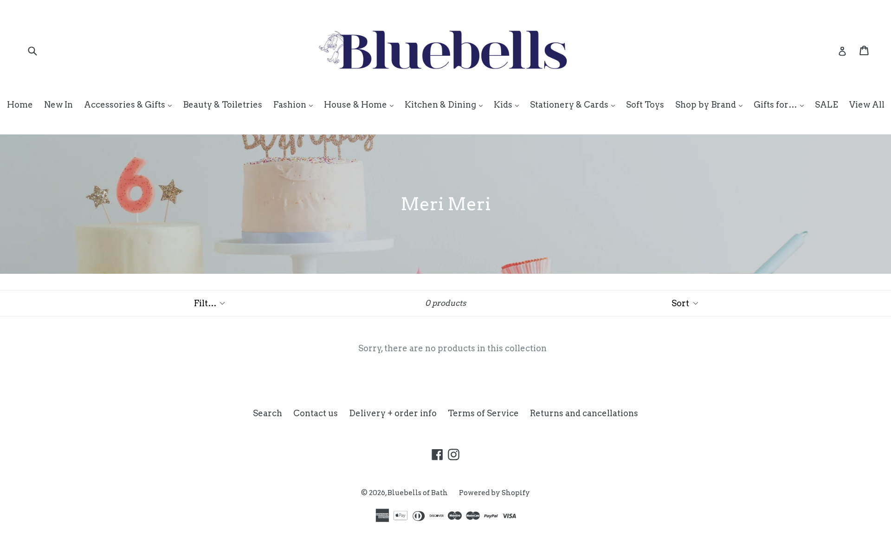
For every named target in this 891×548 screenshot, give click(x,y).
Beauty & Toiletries (222, 105)
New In (58, 105)
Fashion (295, 104)
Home (20, 105)
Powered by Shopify (494, 493)
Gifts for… (781, 104)
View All (867, 105)
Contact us (315, 413)
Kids (508, 104)
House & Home (361, 104)
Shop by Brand (711, 104)
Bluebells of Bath (417, 493)
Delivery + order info (393, 413)
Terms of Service (483, 413)
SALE (826, 105)
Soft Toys (645, 105)
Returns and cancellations (584, 413)
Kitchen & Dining (446, 104)
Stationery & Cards (575, 104)
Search (267, 413)
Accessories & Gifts (130, 104)
